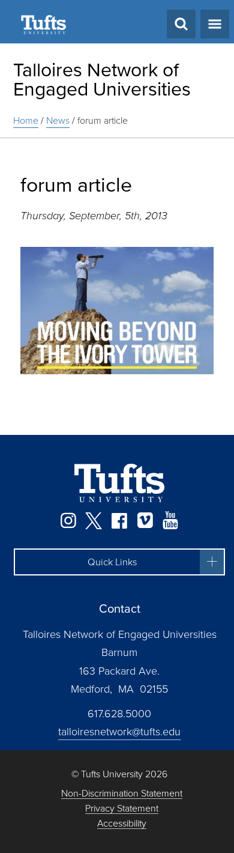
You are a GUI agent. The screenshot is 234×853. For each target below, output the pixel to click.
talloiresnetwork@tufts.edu (119, 731)
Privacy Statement (121, 809)
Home (25, 120)
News (58, 120)
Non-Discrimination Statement (121, 794)
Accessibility (121, 824)
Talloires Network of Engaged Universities (102, 79)
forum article (102, 120)
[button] (119, 562)
